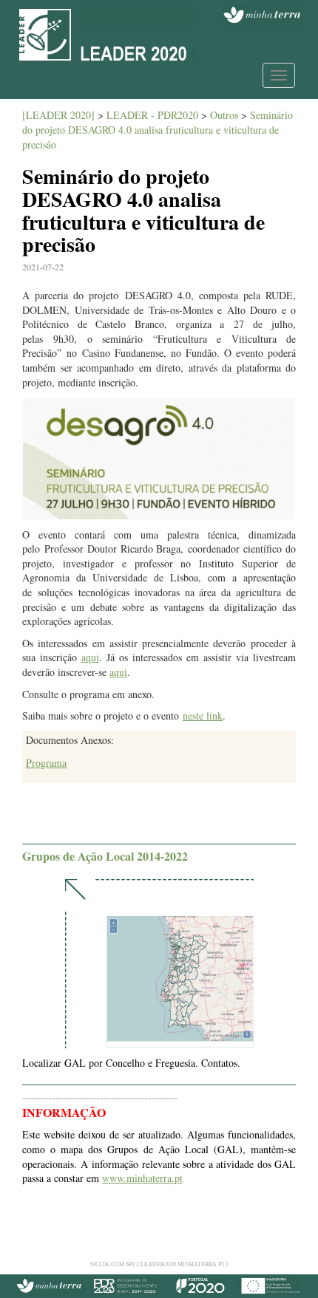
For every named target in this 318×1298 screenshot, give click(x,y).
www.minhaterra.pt (142, 1178)
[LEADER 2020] (58, 115)
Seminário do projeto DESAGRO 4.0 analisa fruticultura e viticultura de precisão (157, 129)
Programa (46, 763)
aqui (90, 657)
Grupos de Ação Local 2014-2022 (105, 855)
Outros (224, 115)
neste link (203, 715)
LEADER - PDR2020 (152, 115)
